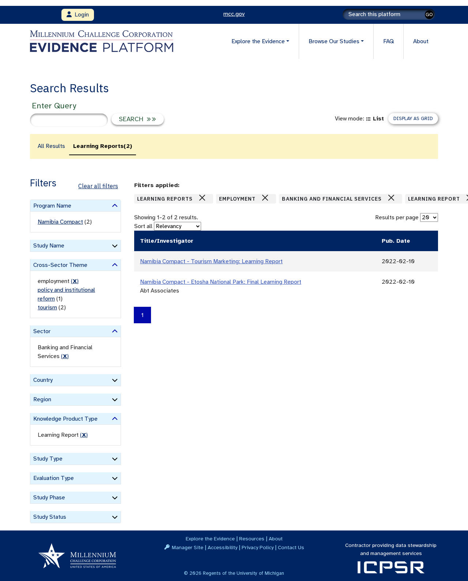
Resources (251, 538)
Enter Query (54, 106)
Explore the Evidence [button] (258, 41)
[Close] (202, 198)
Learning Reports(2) (102, 146)
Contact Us (291, 547)
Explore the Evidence (210, 538)
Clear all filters (98, 186)
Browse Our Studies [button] (334, 41)
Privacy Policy (257, 547)
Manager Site (187, 547)
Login (80, 14)
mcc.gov (234, 14)
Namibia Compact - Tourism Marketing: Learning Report (211, 261)
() (75, 281)
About (421, 41)
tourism (47, 307)
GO (429, 14)
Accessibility (222, 547)
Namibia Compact (60, 222)
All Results (51, 146)
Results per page (397, 217)
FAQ (388, 41)
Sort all (143, 226)
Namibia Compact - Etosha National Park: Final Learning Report (220, 282)
